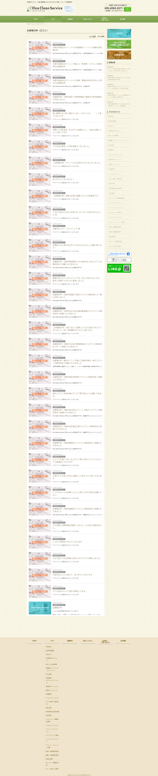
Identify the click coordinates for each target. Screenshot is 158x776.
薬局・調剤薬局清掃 (115, 227)
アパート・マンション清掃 (117, 222)
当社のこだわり (87, 641)
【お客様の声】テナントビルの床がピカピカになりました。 (77, 163)
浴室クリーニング (114, 164)
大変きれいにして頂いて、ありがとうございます (72, 575)
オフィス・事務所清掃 (115, 241)
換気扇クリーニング (115, 159)
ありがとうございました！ (63, 179)
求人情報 (111, 145)
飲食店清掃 (112, 236)
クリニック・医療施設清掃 (117, 198)
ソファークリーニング (115, 217)
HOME (28, 24)
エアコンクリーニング (115, 154)
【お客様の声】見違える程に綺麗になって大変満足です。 (76, 196)
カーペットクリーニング (116, 207)
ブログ (33, 24)
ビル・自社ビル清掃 (115, 246)
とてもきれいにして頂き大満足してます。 (70, 591)
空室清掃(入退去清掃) (115, 188)
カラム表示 (101, 36)
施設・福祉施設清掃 (115, 232)
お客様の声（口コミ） (58, 44)
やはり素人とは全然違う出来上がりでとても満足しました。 (77, 558)
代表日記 (111, 116)
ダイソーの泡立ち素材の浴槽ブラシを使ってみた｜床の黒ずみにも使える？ (118, 68)
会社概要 (123, 641)
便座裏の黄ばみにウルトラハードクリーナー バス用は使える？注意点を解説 (118, 86)
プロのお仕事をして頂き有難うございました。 (72, 146)
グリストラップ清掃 (115, 212)
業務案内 (70, 641)
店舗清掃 (111, 169)
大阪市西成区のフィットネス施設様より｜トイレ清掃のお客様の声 (118, 95)
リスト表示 (92, 36)
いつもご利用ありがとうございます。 (68, 542)
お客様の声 (57, 607)
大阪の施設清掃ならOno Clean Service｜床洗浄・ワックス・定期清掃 (118, 104)
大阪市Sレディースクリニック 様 (66, 228)
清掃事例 (111, 150)
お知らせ (111, 126)
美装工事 (111, 183)
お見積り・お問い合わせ (105, 641)
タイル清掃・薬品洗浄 (115, 179)
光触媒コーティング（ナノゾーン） (118, 140)
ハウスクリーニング (115, 203)
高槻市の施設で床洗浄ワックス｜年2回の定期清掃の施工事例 (118, 77)
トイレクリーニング (115, 174)
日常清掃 (111, 193)
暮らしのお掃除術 (113, 135)
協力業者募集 (112, 121)
